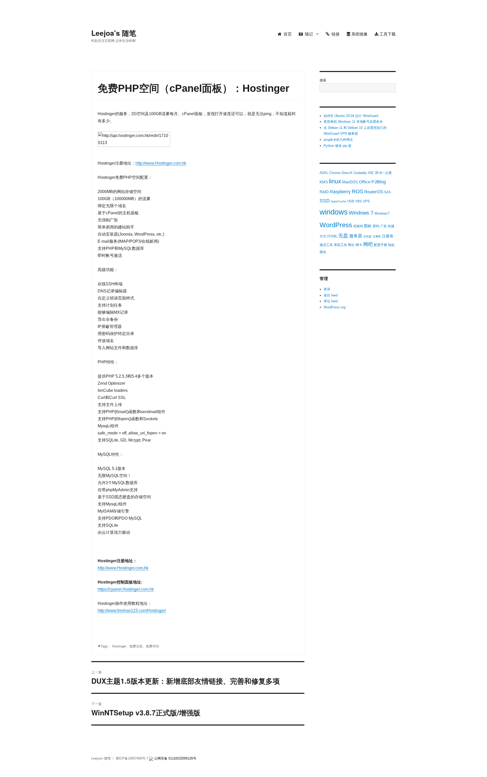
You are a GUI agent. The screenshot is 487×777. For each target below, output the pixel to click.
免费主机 (136, 646)
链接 (334, 34)
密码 (376, 226)
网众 (351, 245)
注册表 (387, 236)
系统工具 (340, 245)
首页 (287, 34)
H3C (371, 173)
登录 (327, 289)
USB (350, 201)
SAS (387, 192)
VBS (358, 201)
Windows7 (381, 213)
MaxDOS (350, 182)
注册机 (377, 236)
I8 (376, 172)
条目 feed (331, 295)
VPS (366, 201)
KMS (324, 182)
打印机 (332, 236)
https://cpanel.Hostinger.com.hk (126, 589)
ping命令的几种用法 (338, 140)
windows (334, 212)
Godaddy (360, 173)
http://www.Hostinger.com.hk (160, 163)
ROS (357, 191)
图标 (368, 226)
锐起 (391, 245)
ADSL (324, 173)
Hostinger (119, 646)
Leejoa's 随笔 (113, 33)
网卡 (359, 245)
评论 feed (331, 301)
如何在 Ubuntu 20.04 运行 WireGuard (351, 116)
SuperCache (338, 201)
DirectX (347, 173)
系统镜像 (359, 34)
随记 (308, 34)
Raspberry (340, 191)
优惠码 (358, 226)
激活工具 (326, 245)
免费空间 (152, 646)
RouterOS (373, 191)
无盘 (343, 235)
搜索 (323, 80)
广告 (383, 226)
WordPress (336, 225)
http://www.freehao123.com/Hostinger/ (132, 610)
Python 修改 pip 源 (337, 146)
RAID (324, 192)
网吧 (368, 244)
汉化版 (367, 236)
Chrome (335, 173)
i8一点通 (385, 173)
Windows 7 (361, 213)
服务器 (355, 236)
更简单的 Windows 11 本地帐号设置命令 (353, 121)
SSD (325, 200)
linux (335, 181)
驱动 (323, 252)
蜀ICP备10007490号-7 (132, 758)
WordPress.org (334, 307)
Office (364, 182)
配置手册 (380, 245)
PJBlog (378, 181)
